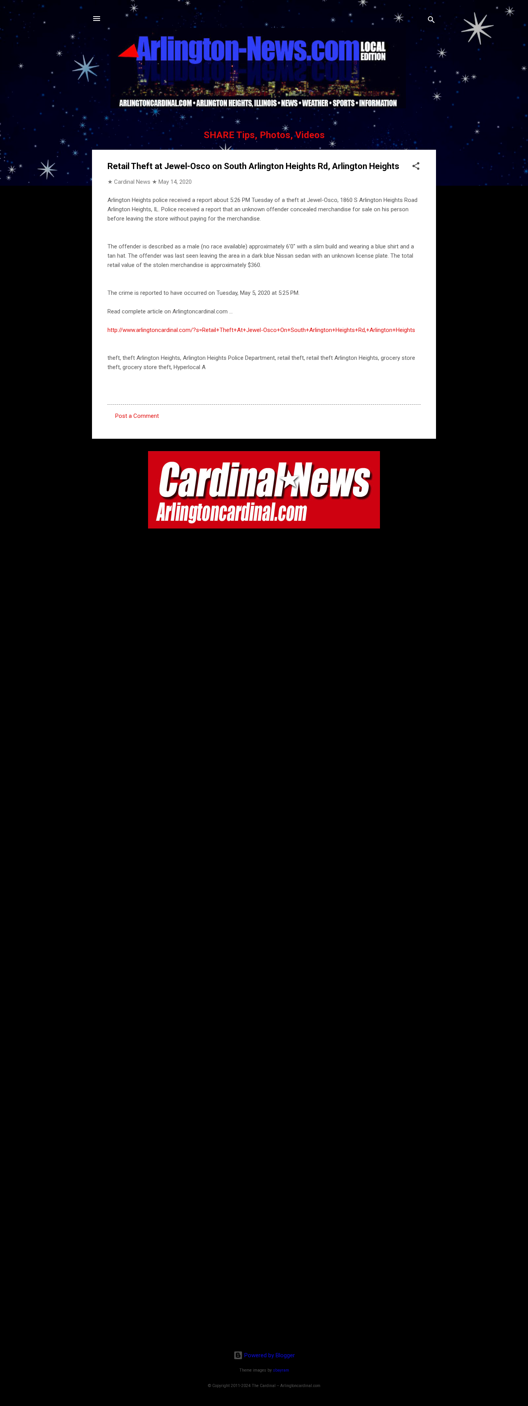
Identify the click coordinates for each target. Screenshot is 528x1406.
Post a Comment (137, 415)
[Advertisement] (264, 1294)
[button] (416, 167)
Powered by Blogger (269, 1355)
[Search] (431, 21)
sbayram (281, 1370)
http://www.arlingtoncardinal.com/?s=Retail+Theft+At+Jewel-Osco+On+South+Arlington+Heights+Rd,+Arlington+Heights (261, 330)
